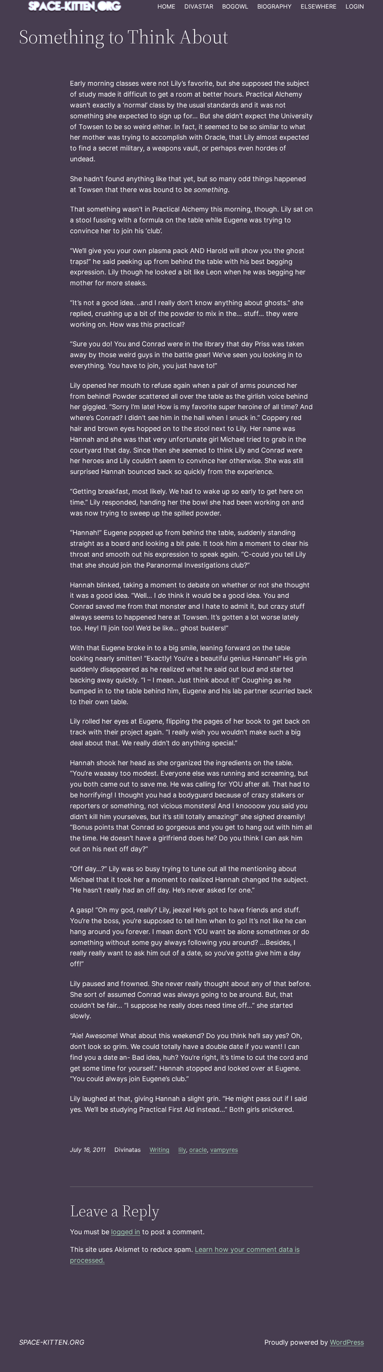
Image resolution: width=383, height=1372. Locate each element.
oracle (198, 1149)
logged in (125, 1232)
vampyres (224, 1149)
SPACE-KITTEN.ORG (51, 1342)
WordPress (347, 1342)
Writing (159, 1149)
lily (182, 1149)
